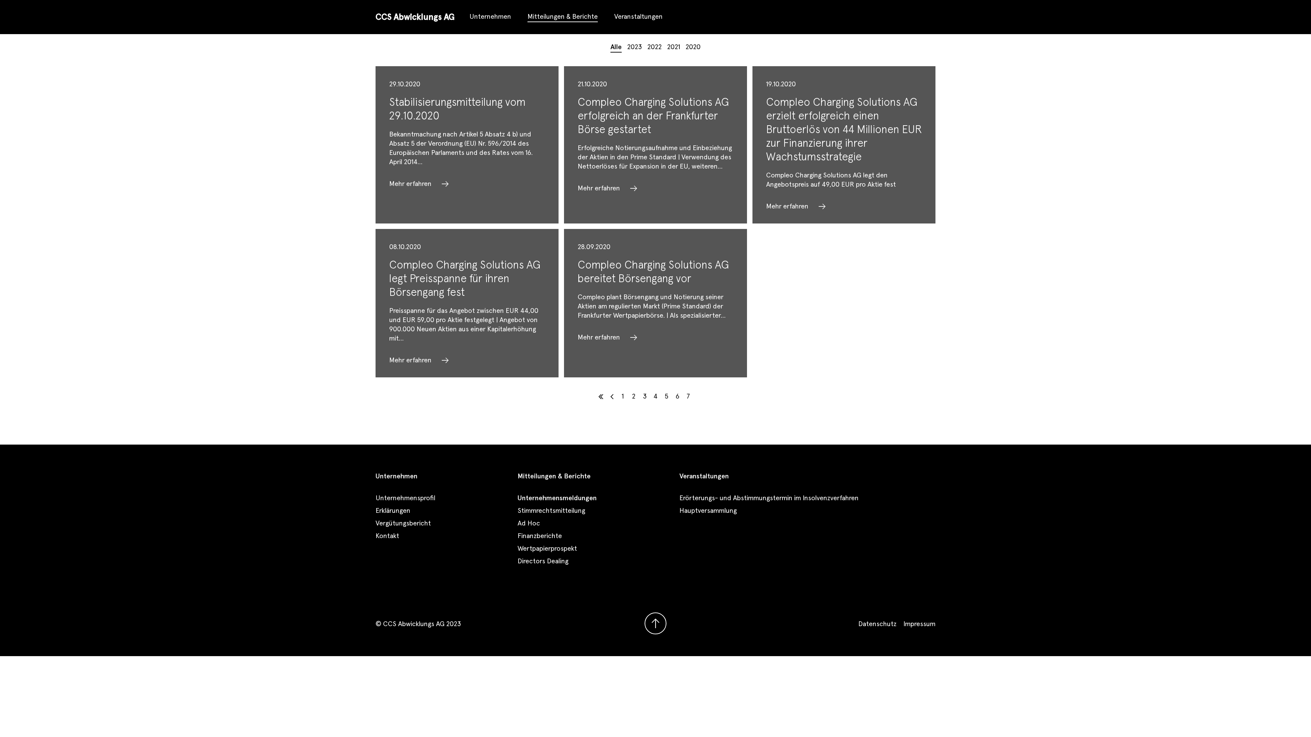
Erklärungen (393, 510)
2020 (693, 47)
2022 (654, 47)
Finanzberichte (540, 536)
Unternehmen (490, 16)
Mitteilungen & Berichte (562, 16)
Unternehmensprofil (405, 498)
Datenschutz (877, 624)
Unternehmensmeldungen (557, 498)
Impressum (919, 624)
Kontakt (387, 536)
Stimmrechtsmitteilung (551, 510)
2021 (673, 47)
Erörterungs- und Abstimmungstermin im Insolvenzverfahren (769, 498)
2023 (634, 47)
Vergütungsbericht (403, 523)
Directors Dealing (543, 561)
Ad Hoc (529, 523)
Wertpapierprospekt (547, 548)
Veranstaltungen (638, 16)
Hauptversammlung (708, 510)
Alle (616, 47)
